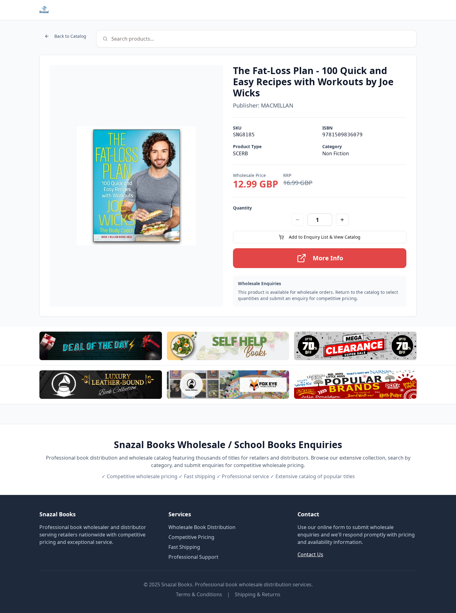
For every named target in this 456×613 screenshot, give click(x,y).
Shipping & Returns (257, 594)
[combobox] (256, 38)
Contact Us (310, 554)
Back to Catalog (70, 36)
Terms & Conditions (199, 594)
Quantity (242, 208)
